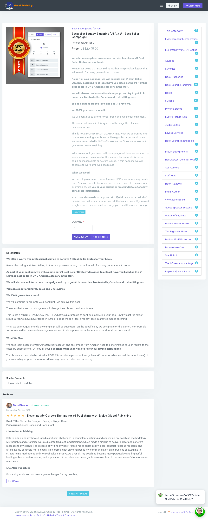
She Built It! (181, 255)
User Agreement (22, 515)
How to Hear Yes (181, 247)
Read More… (13, 481)
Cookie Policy (49, 515)
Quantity (77, 222)
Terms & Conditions (66, 515)
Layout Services (181, 133)
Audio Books (181, 125)
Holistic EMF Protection (181, 239)
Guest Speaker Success (181, 207)
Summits (181, 69)
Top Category (181, 31)
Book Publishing (181, 77)
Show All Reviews (78, 493)
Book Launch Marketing (181, 85)
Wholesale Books (181, 199)
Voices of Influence (181, 215)
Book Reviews (181, 184)
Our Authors (181, 167)
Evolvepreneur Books (181, 223)
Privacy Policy (36, 515)
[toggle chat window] (200, 512)
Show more (78, 212)
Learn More (194, 5)
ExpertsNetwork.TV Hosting (181, 51)
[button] (161, 5)
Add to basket (91, 236)
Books (181, 93)
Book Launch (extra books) (181, 142)
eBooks (181, 101)
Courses (181, 61)
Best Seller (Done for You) (86, 28)
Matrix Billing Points (181, 151)
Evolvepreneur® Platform (182, 512)
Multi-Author (181, 191)
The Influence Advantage (181, 263)
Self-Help (181, 175)
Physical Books (181, 109)
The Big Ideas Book (181, 231)
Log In (173, 5)
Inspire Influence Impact (181, 271)
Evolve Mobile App (181, 117)
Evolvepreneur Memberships (181, 40)
